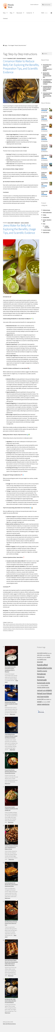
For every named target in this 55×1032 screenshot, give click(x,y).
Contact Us (29, 13)
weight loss (27, 216)
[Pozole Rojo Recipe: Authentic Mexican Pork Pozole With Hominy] (11, 760)
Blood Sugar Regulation (32, 624)
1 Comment (29, 58)
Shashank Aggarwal (21, 58)
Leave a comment (25, 222)
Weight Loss (17, 209)
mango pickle (41, 687)
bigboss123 (17, 222)
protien (39, 699)
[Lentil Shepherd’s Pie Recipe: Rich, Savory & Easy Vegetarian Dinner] (11, 872)
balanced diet (29, 211)
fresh (38, 659)
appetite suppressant (10, 624)
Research (35, 627)
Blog (11, 13)
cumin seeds (6, 625)
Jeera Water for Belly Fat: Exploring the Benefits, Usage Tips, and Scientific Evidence (19, 229)
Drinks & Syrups (46, 210)
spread (39, 702)
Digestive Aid (12, 625)
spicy (50, 699)
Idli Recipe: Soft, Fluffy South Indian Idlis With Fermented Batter (10, 1000)
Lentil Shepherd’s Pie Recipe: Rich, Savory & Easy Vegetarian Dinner (11, 884)
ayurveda (39, 653)
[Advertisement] (27, 32)
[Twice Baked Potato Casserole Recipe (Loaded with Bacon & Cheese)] (11, 725)
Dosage (21, 212)
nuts (44, 690)
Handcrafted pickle (44, 668)
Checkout (5, 18)
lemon (42, 685)
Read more (12, 714)
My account (19, 13)
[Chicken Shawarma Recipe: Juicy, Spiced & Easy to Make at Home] (11, 835)
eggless (45, 657)
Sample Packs (46, 217)
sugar (43, 701)
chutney (48, 655)
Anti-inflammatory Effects (11, 211)
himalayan (41, 674)
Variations (22, 216)
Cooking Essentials (47, 226)
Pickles (44, 215)
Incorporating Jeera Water (9, 627)
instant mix (39, 685)
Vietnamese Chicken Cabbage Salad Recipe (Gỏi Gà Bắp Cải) (47, 95)
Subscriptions (46, 232)
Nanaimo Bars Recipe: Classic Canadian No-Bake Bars (47, 75)
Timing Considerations (14, 216)
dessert (43, 657)
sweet (48, 701)
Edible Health (11, 209)
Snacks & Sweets (47, 230)
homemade (42, 679)
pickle (46, 696)
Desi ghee (39, 657)
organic (49, 690)
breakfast (45, 653)
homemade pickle (43, 683)
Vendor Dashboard (34, 4)
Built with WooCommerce (9, 1023)
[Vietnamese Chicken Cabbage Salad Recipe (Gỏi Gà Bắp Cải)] (11, 796)
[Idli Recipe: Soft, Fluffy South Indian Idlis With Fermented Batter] (11, 988)
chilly (41, 655)
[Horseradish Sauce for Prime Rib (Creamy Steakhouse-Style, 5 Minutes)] (11, 656)
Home (6, 45)
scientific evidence (28, 214)
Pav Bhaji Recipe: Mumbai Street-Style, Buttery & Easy (11, 923)
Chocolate (44, 655)
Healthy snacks (42, 671)
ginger (44, 659)
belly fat (34, 211)
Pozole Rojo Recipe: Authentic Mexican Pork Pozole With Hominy (47, 88)
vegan (39, 704)
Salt (42, 699)
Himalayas (41, 677)
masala (47, 687)
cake (50, 653)
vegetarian (45, 704)
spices (47, 699)
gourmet (40, 662)
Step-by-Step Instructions (18, 629)
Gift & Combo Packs (47, 212)
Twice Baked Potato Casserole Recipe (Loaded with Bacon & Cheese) (47, 81)
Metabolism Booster (10, 214)
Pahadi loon (41, 693)
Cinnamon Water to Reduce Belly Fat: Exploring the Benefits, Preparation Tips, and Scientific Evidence (21, 66)
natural (39, 690)
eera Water (21, 625)
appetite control (21, 211)
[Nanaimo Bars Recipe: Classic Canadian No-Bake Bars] (11, 693)
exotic (48, 657)
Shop (4, 13)
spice (45, 699)
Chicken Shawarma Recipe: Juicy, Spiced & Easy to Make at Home (11, 847)
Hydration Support (33, 625)
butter (49, 653)
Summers (45, 701)
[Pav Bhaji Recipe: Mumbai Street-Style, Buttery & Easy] (11, 910)
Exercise (25, 212)
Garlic (41, 659)
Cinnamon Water (15, 212)
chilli (38, 655)
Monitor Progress (19, 214)
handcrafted (42, 664)
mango (46, 685)
